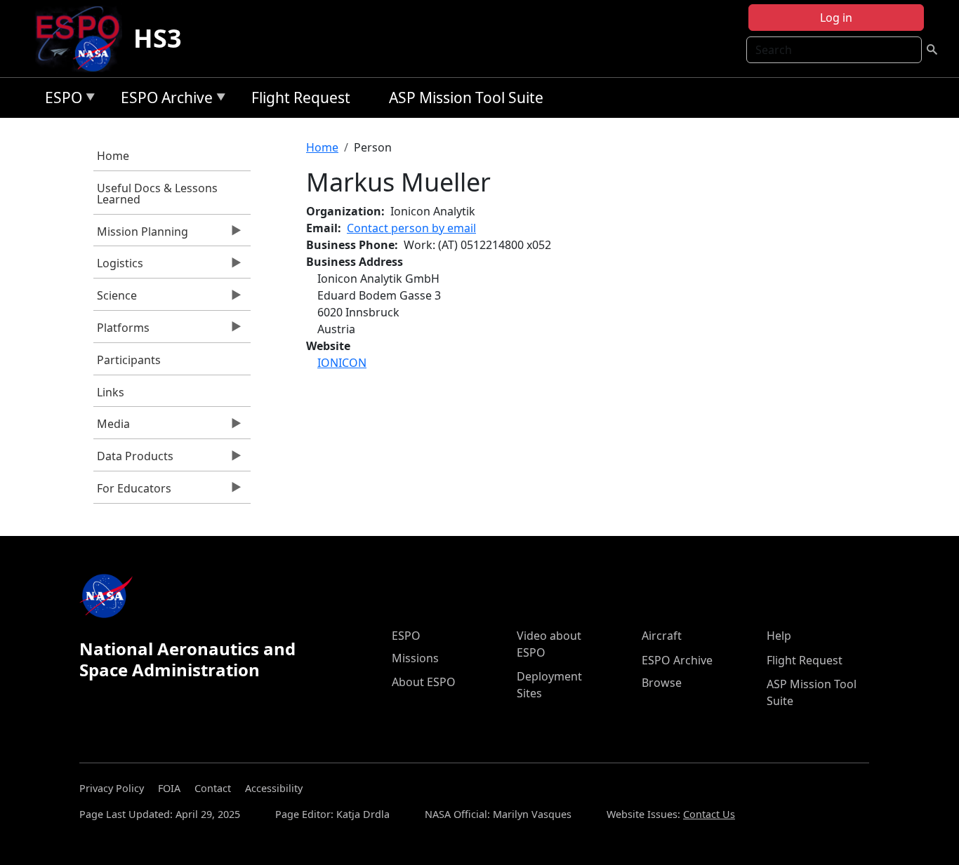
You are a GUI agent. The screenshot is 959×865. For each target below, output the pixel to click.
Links (110, 392)
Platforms (121, 331)
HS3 (157, 38)
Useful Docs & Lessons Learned (157, 193)
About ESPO (424, 682)
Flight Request (300, 97)
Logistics (118, 266)
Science (115, 299)
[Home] (83, 39)
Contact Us (709, 814)
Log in (836, 17)
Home (113, 155)
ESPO (60, 100)
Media (111, 427)
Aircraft (662, 635)
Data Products (133, 459)
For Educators (132, 492)
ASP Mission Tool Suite (466, 97)
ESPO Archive (163, 100)
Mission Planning (140, 235)
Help (779, 635)
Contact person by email (411, 228)
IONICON (341, 362)
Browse (662, 682)
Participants (129, 360)
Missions (415, 658)
